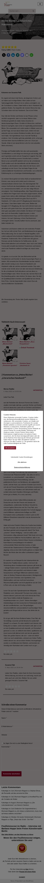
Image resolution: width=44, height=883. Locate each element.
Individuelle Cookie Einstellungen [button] (22, 457)
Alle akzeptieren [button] (10, 448)
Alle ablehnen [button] (22, 462)
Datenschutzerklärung (22, 467)
